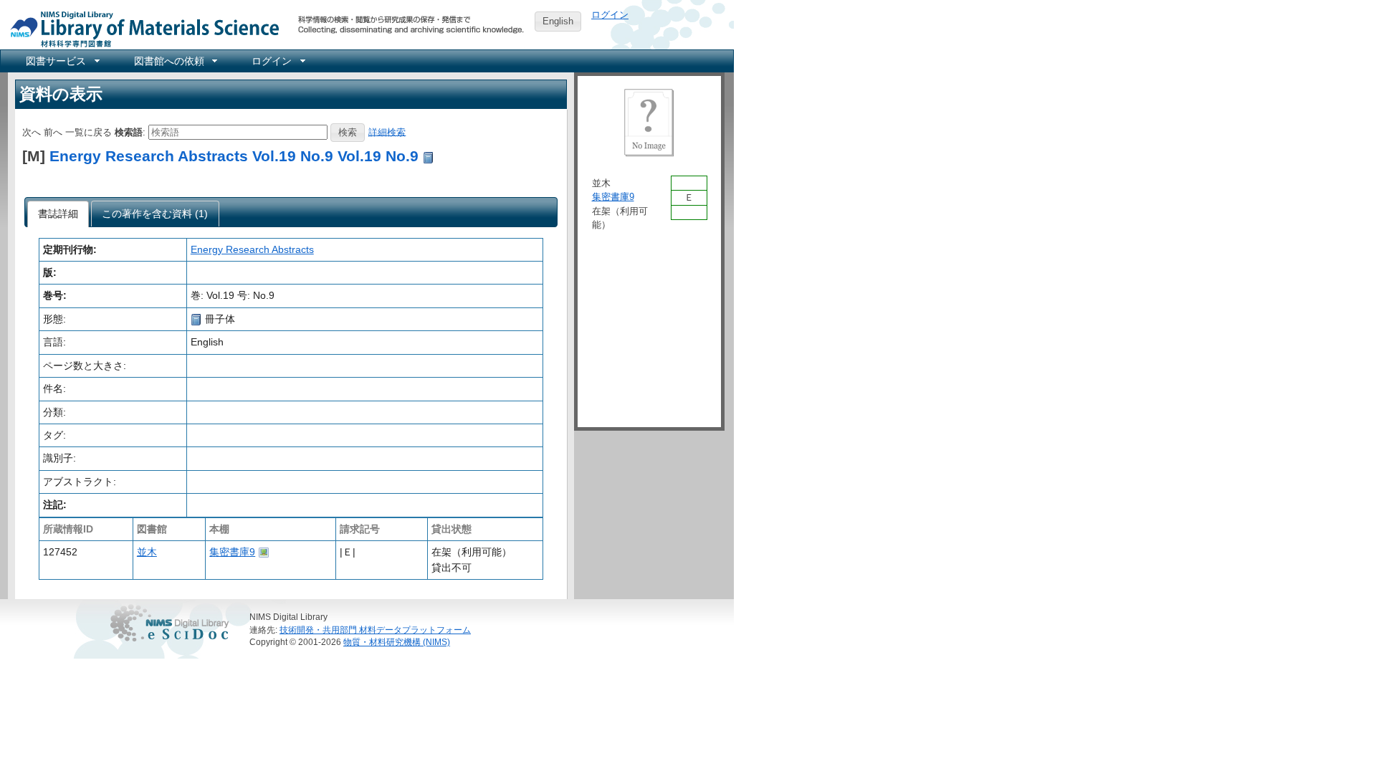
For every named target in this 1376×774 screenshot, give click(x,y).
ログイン (610, 14)
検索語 (129, 131)
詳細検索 (387, 131)
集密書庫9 (232, 552)
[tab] (58, 214)
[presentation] (58, 214)
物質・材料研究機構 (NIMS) (396, 641)
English (558, 21)
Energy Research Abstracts (252, 249)
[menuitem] (61, 61)
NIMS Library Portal (140, 28)
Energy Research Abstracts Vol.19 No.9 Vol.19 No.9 (234, 156)
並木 (147, 552)
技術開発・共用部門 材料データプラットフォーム (375, 629)
